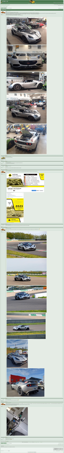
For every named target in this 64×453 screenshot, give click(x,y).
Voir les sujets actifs (8, 4)
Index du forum (2, 5)
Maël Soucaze (32, 452)
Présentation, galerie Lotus (7, 5)
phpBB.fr (35, 452)
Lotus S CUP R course (4, 6)
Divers (4, 5)
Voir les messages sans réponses (3, 4)
